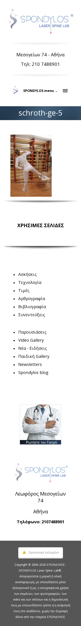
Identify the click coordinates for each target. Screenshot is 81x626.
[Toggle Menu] (65, 90)
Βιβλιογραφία (32, 306)
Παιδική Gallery (33, 356)
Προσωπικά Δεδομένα (43, 552)
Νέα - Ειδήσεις (32, 348)
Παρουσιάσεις (32, 332)
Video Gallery (31, 340)
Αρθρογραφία (31, 298)
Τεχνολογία (29, 282)
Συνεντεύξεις (31, 314)
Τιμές (23, 290)
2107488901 (53, 522)
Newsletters (30, 364)
